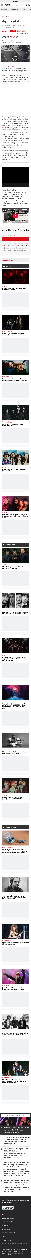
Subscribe (22, 5)
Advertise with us (7, 1240)
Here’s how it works (17, 42)
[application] (15, 174)
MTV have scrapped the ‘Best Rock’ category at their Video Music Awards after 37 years (16, 1130)
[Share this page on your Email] (17, 37)
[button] (2, 4)
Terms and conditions (8, 1222)
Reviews (13, 30)
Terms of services (21, 243)
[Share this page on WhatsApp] (8, 37)
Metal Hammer (21, 31)
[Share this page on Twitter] (5, 37)
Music (3, 16)
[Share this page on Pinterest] (11, 37)
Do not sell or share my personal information (14, 1244)
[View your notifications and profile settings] (17, 5)
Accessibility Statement (8, 1233)
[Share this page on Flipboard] (14, 37)
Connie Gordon (22, 30)
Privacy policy (5, 1225)
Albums (9, 16)
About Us (4, 1214)
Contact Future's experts (8, 1218)
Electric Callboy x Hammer (18, 9)
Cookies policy (6, 1229)
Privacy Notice (23, 245)
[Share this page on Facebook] (3, 37)
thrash (4, 128)
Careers (4, 1236)
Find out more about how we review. (20, 72)
